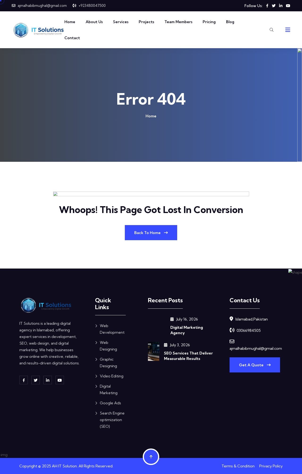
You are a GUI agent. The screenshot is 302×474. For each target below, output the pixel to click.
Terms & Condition (238, 466)
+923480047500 (92, 5)
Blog (230, 21)
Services (120, 21)
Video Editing (111, 376)
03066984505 (249, 330)
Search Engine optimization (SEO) (112, 420)
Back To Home (148, 232)
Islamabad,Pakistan (251, 319)
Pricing (209, 21)
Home (69, 21)
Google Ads (110, 403)
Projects (146, 21)
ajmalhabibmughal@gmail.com (42, 5)
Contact (72, 37)
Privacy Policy (271, 466)
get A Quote (251, 365)
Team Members (178, 21)
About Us (94, 21)
